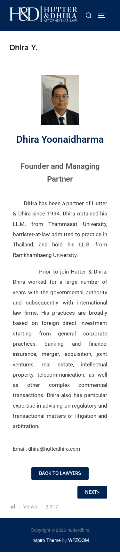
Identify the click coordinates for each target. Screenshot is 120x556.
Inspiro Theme (46, 540)
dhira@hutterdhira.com (54, 449)
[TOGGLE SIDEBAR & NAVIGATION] (104, 15)
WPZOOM (78, 540)
